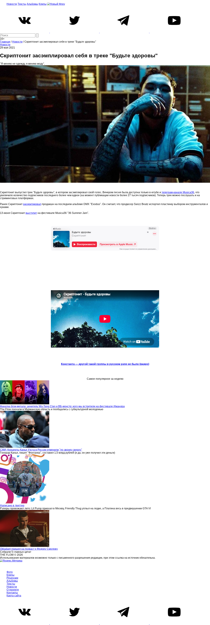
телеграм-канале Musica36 (178, 192)
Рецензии (12, 577)
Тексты (22, 4)
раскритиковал (32, 204)
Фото (10, 572)
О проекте (13, 589)
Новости (12, 4)
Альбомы (32, 4)
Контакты (12, 592)
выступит (31, 213)
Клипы (43, 4)
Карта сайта (14, 595)
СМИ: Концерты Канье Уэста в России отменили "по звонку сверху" (41, 449)
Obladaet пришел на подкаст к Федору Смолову (29, 548)
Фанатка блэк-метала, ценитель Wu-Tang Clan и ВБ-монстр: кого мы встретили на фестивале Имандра (62, 406)
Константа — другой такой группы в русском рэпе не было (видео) (105, 364)
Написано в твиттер (12, 505)
